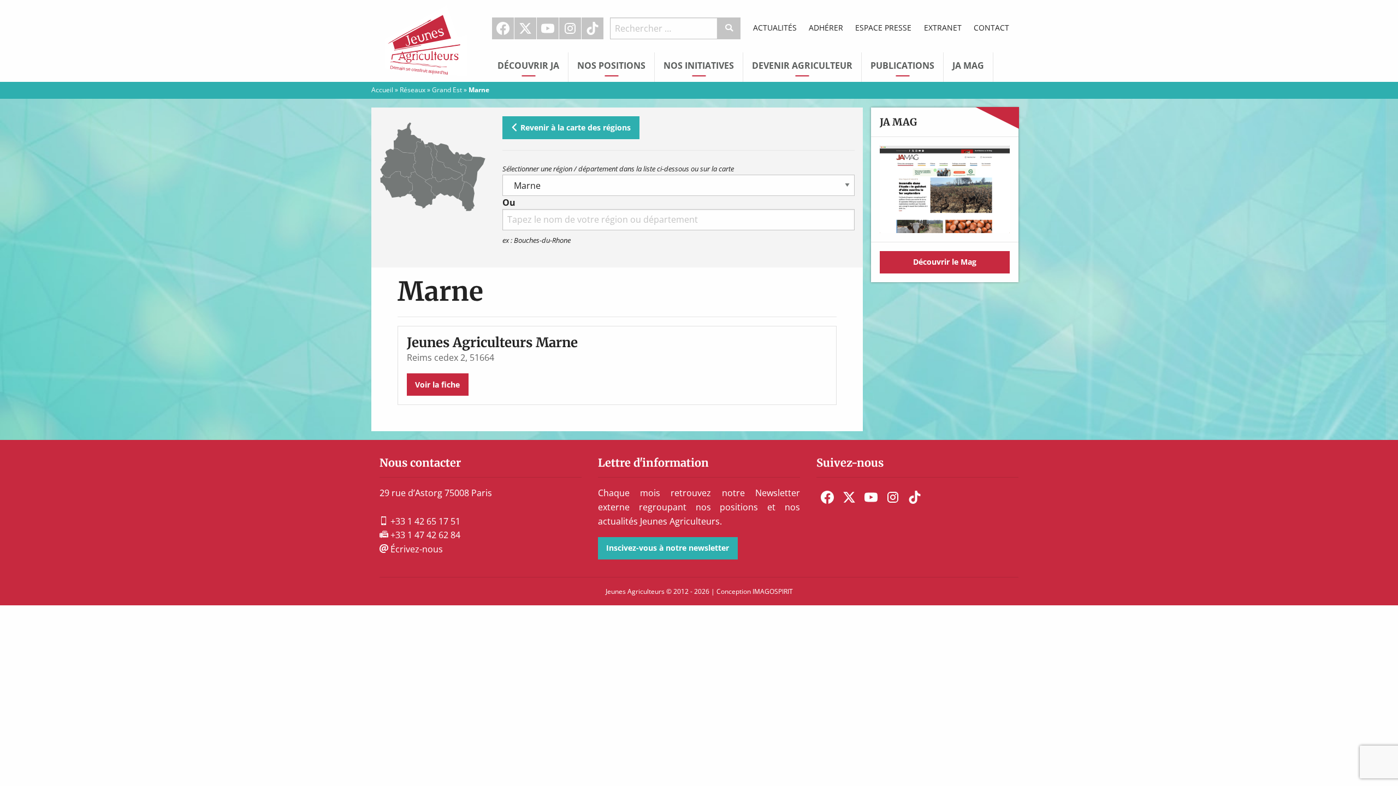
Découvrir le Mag (944, 262)
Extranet (943, 27)
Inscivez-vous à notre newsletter (667, 548)
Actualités (775, 27)
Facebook (503, 28)
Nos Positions (611, 65)
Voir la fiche (437, 384)
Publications (902, 65)
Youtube (548, 28)
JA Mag (968, 65)
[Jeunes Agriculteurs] (426, 40)
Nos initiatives (699, 65)
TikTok (592, 28)
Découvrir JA (528, 65)
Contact (991, 27)
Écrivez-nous (415, 549)
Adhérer (826, 27)
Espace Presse (883, 27)
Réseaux (412, 89)
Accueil (382, 89)
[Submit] (729, 28)
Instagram (570, 28)
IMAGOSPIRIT (773, 591)
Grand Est (447, 89)
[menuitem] (503, 28)
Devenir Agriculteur (802, 65)
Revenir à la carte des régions (574, 127)
